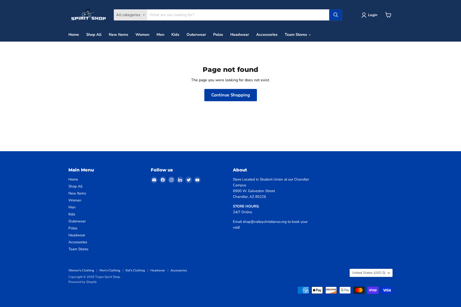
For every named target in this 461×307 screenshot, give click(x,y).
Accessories (267, 34)
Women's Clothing (81, 270)
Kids (175, 34)
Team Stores (296, 34)
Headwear (239, 34)
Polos (218, 34)
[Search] (335, 14)
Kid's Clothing (135, 270)
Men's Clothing (109, 270)
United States (368, 272)
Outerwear (196, 34)
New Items (118, 34)
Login (372, 15)
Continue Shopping (230, 95)
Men (160, 34)
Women (142, 34)
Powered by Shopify (82, 282)
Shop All (94, 34)
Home (73, 34)
